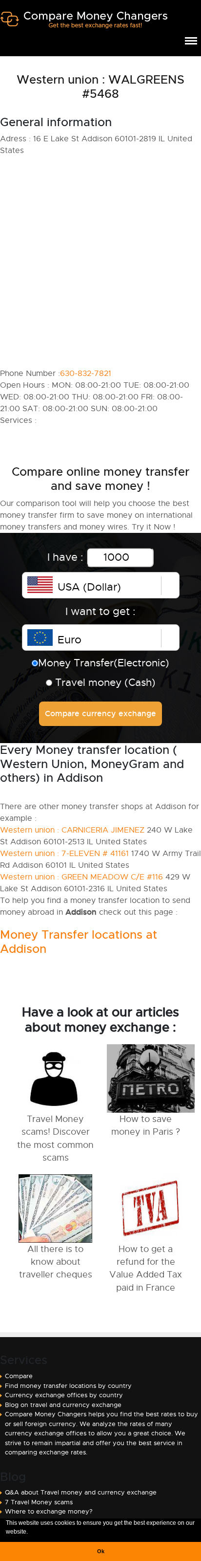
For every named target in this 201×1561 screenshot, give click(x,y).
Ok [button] (100, 1551)
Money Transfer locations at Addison (78, 941)
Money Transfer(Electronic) (103, 663)
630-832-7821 (85, 373)
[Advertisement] (100, 262)
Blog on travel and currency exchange (63, 1405)
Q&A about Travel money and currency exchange (81, 1492)
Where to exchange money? (49, 1511)
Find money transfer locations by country (68, 1386)
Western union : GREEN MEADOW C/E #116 (81, 877)
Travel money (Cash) (104, 682)
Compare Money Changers (83, 23)
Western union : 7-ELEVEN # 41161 (64, 853)
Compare (19, 1376)
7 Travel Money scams (39, 1502)
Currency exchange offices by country (64, 1395)
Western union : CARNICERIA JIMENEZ (72, 830)
